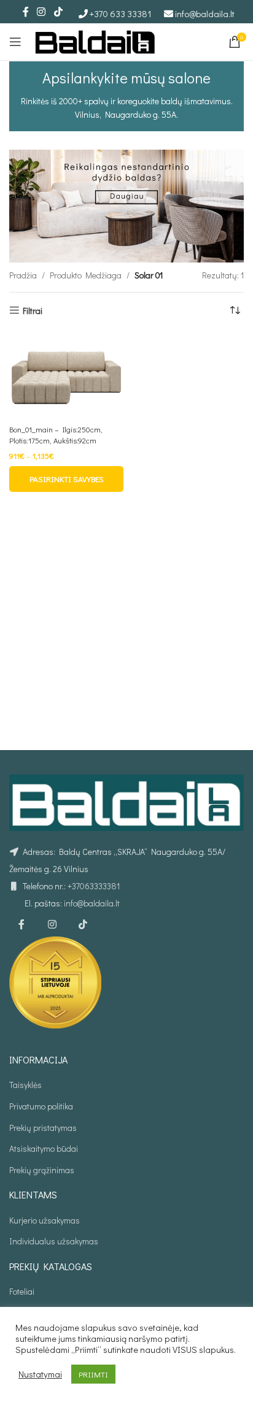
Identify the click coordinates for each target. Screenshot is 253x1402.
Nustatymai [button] (40, 1374)
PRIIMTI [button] (93, 1374)
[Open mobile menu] (15, 41)
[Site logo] (95, 40)
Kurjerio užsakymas (44, 1220)
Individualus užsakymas (53, 1241)
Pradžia (23, 275)
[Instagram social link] (41, 11)
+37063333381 (94, 886)
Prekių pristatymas (43, 1127)
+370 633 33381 (121, 13)
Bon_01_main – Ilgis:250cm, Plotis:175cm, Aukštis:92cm (56, 434)
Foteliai (21, 1291)
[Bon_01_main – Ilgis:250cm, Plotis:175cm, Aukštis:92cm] (66, 376)
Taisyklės (25, 1084)
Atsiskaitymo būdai (43, 1148)
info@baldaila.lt (205, 13)
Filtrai (32, 310)
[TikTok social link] (58, 11)
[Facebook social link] (25, 11)
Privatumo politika (41, 1106)
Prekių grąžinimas (41, 1170)
